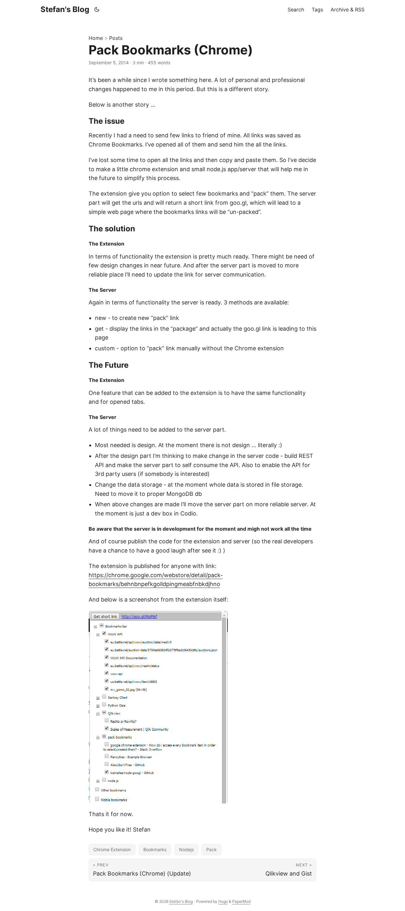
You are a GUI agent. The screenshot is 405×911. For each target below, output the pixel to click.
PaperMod (241, 901)
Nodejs (186, 849)
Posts (115, 38)
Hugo (223, 901)
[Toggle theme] (97, 9)
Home (96, 38)
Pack (211, 849)
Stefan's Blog (64, 9)
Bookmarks (154, 849)
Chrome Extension (112, 849)
